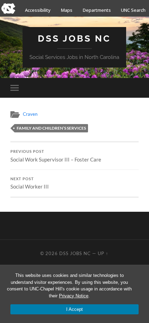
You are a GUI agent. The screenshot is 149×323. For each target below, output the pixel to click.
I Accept (74, 309)
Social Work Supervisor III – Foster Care (55, 156)
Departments (97, 10)
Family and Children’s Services (51, 128)
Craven (30, 114)
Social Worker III (29, 183)
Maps (66, 10)
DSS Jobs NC (74, 38)
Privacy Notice (73, 295)
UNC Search (133, 10)
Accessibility (38, 10)
